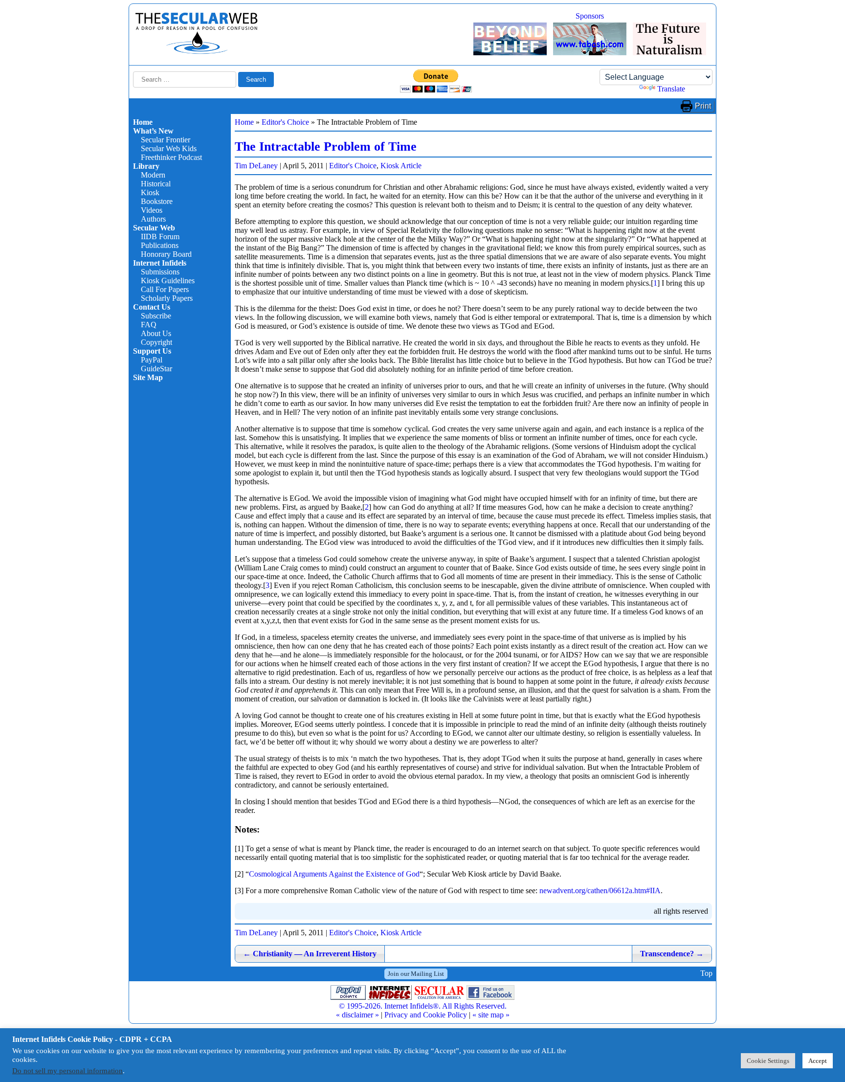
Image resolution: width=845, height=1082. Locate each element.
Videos (151, 210)
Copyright (156, 342)
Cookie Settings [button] (768, 1060)
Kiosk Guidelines (168, 280)
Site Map (148, 377)
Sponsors (590, 16)
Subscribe (156, 316)
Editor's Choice (285, 122)
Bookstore (157, 201)
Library (146, 166)
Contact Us (151, 307)
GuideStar (156, 368)
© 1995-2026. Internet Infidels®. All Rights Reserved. (423, 1006)
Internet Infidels (159, 263)
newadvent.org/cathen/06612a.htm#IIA (600, 890)
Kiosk (150, 192)
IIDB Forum (160, 236)
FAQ (148, 324)
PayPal (151, 360)
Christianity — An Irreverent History (310, 953)
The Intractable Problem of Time (326, 146)
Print (703, 106)
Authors (153, 219)
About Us (156, 333)
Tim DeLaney (256, 165)
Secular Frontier (165, 139)
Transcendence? (672, 953)
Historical (156, 184)
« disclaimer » (357, 1015)
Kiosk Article (401, 165)
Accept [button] (817, 1060)
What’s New (153, 131)
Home (143, 122)
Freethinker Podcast (171, 157)
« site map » (491, 1015)
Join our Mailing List (416, 973)
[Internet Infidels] (196, 51)
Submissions (160, 272)
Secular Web (154, 228)
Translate (671, 89)
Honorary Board (166, 254)
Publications (159, 245)
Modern (153, 175)
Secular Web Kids (169, 148)
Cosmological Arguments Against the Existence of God (334, 874)
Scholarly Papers (167, 298)
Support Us (152, 351)
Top (706, 973)
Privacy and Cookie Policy (425, 1015)
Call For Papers (165, 289)
